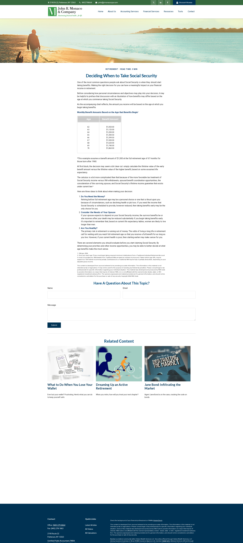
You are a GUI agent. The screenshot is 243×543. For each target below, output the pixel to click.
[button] (100, 11)
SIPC (168, 541)
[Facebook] (167, 2)
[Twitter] (153, 2)
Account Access (185, 3)
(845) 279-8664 (59, 525)
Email (125, 288)
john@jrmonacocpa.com (108, 3)
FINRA (164, 541)
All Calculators (91, 533)
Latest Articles (91, 525)
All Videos (89, 529)
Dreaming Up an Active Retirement (112, 386)
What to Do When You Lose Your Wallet (70, 386)
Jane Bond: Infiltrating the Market (163, 386)
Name (50, 288)
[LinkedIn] (160, 2)
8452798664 (87, 3)
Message (51, 305)
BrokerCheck (158, 520)
